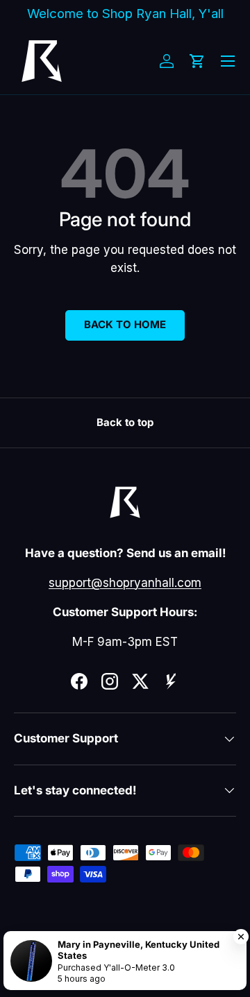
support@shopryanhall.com (125, 583)
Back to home (125, 324)
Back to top (125, 422)
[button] (197, 61)
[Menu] (227, 61)
